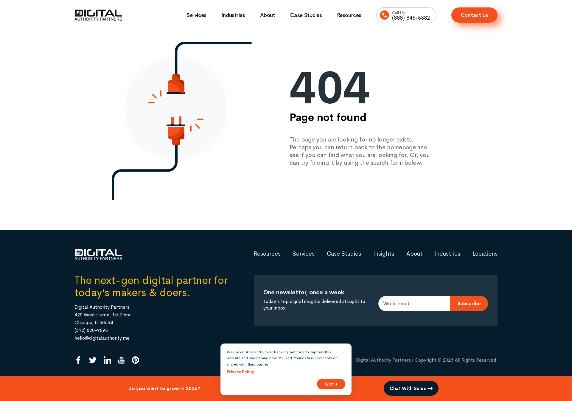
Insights (383, 253)
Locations (485, 253)
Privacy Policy (240, 371)
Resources (349, 15)
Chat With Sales (408, 388)
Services (196, 15)
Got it (331, 384)
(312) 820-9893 (91, 330)
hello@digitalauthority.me (102, 338)
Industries (233, 15)
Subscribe (469, 303)
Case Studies (306, 15)
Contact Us (474, 15)
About (267, 15)
